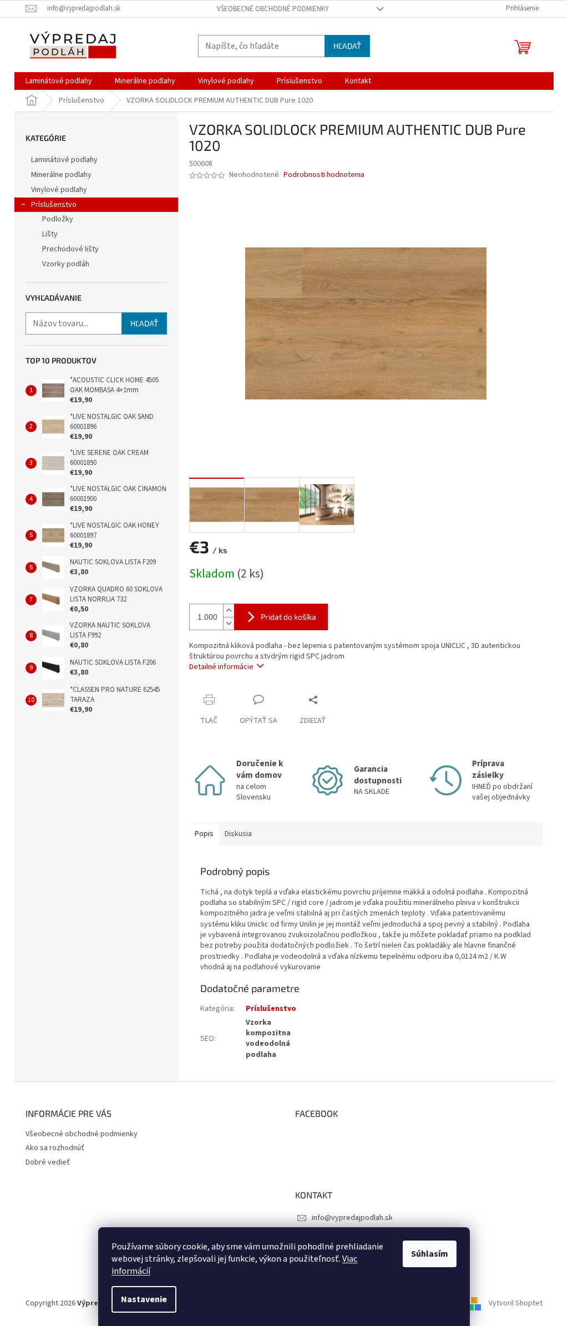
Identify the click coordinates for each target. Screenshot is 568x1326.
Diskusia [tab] (238, 833)
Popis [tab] (204, 833)
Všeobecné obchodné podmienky (273, 9)
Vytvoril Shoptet (515, 1303)
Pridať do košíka (288, 616)
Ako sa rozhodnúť (55, 1147)
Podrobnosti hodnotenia (323, 175)
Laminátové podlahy (64, 159)
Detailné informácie (221, 666)
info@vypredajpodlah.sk (352, 1217)
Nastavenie (144, 1299)
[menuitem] (58, 81)
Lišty (50, 234)
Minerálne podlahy (61, 174)
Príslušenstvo (54, 204)
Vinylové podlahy (59, 189)
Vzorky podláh (65, 264)
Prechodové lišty (70, 249)
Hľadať (347, 45)
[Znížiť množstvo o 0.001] (228, 623)
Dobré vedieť (48, 1162)
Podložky (57, 219)
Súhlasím (429, 1254)
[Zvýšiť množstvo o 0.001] (228, 610)
